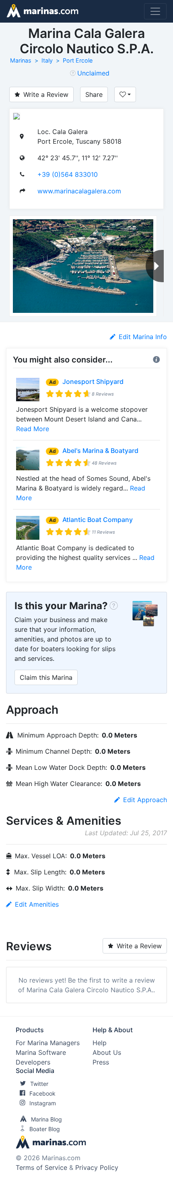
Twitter (39, 1083)
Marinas (20, 60)
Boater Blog (44, 1128)
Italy (47, 60)
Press (101, 1062)
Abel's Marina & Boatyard (100, 450)
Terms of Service (41, 1167)
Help (100, 1043)
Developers (33, 1062)
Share (94, 94)
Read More (32, 429)
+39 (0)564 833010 (67, 174)
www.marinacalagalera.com (79, 191)
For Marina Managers (48, 1043)
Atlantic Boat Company (97, 520)
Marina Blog (46, 1119)
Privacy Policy (96, 1167)
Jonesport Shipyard (93, 381)
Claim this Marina (46, 677)
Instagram (42, 1103)
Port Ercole (78, 60)
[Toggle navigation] (155, 11)
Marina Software (41, 1052)
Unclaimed (93, 73)
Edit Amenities (37, 904)
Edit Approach (145, 800)
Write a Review (45, 94)
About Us (107, 1052)
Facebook (42, 1093)
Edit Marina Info (143, 337)
